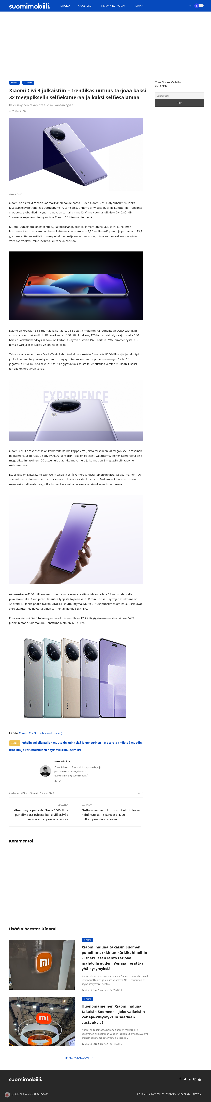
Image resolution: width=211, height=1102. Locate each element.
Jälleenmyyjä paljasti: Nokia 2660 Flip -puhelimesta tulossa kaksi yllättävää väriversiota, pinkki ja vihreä (40, 814)
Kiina (24, 793)
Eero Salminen (62, 761)
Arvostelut (85, 5)
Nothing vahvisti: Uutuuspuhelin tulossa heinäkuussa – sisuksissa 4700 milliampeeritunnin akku (111, 814)
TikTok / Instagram (113, 5)
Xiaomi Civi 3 (48, 793)
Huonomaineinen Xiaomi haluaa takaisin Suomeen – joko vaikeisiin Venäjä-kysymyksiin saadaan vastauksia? (113, 1014)
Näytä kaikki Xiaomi (77, 1057)
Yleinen (28, 82)
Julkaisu (15, 793)
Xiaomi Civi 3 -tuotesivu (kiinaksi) (40, 733)
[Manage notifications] (7, 1094)
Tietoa (137, 5)
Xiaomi (14, 82)
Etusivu (65, 5)
